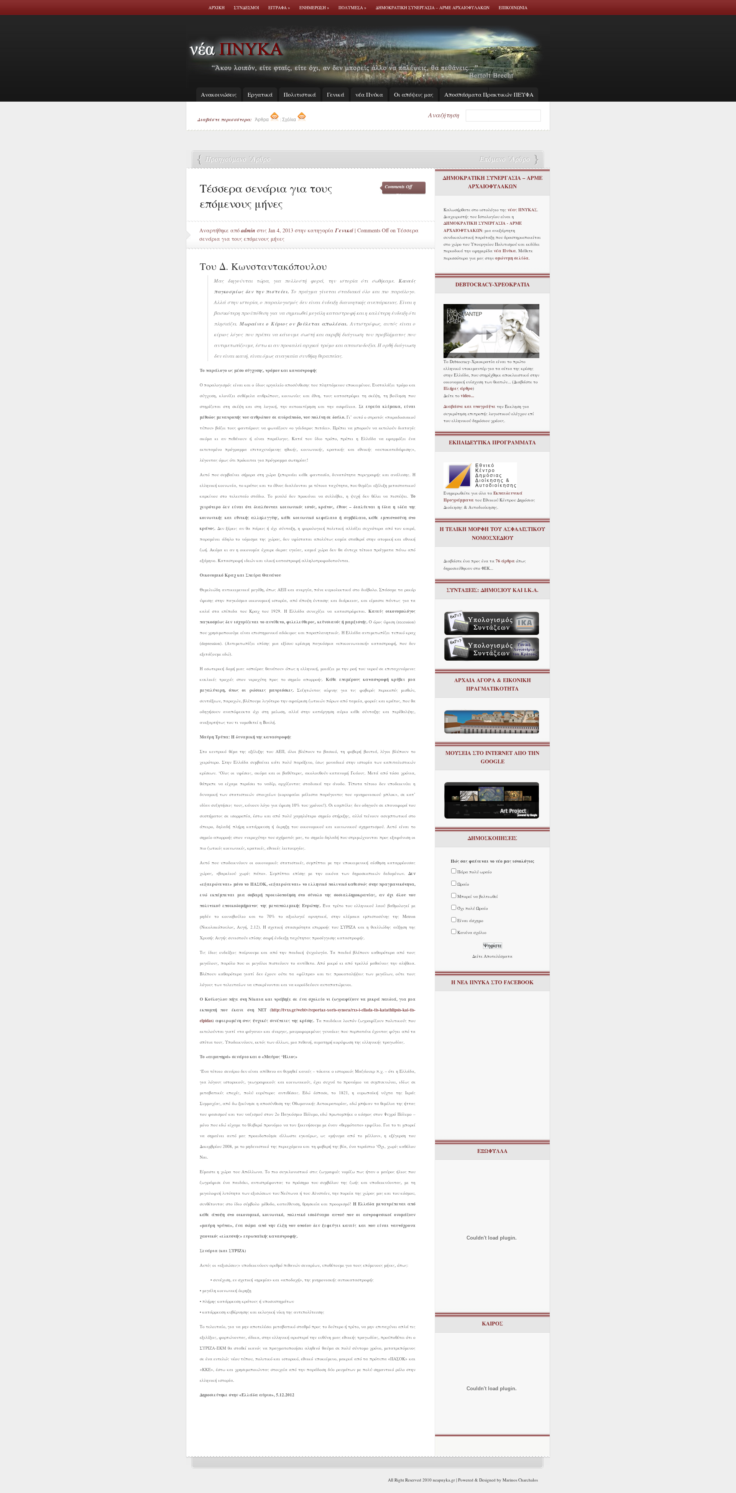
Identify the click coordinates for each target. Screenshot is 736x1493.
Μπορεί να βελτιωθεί (477, 896)
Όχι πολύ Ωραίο (472, 908)
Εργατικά (260, 94)
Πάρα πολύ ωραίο (474, 872)
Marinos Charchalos (520, 1480)
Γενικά (335, 94)
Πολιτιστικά (300, 94)
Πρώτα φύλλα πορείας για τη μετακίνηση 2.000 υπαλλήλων (235, 160)
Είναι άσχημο (470, 920)
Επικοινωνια (513, 7)
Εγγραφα (279, 7)
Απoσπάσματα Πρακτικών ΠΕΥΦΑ (489, 94)
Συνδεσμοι (246, 7)
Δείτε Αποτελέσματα (492, 956)
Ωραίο (463, 884)
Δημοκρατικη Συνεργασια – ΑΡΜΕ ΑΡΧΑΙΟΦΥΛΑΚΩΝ (433, 7)
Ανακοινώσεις (219, 94)
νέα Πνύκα (369, 94)
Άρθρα (262, 119)
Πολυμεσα (352, 7)
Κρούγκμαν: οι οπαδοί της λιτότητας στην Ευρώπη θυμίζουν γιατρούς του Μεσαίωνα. (504, 160)
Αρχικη (217, 7)
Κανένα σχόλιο (471, 932)
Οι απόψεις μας (413, 94)
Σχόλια (289, 119)
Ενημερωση (314, 7)
